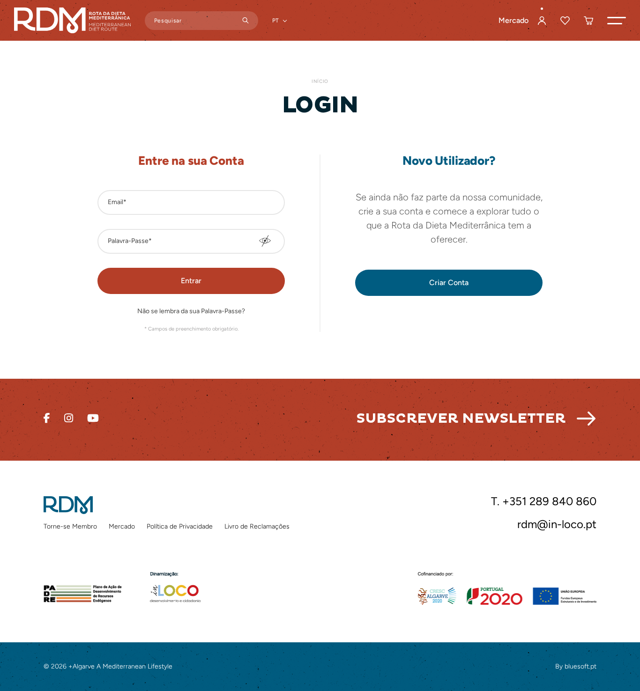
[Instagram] (68, 418)
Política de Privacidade (180, 526)
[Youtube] (93, 418)
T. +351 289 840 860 (543, 501)
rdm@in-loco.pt (556, 524)
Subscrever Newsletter (461, 418)
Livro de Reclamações (257, 526)
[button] (616, 20)
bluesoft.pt (580, 666)
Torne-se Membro (70, 526)
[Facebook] (47, 418)
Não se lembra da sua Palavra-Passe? (191, 311)
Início (320, 81)
